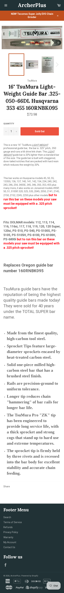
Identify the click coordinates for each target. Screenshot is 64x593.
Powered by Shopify (29, 576)
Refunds (8, 527)
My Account (9, 542)
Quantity (8, 123)
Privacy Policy (10, 532)
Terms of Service (12, 522)
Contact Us (9, 547)
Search (7, 517)
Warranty (8, 537)
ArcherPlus (32, 5)
